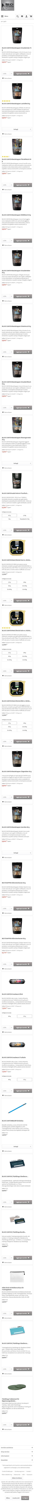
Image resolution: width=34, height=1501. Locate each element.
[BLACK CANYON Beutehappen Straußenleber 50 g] (17, 258)
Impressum (29, 1474)
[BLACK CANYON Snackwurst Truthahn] (17, 1045)
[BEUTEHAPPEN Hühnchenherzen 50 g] (17, 870)
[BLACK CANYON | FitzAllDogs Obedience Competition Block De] (17, 1163)
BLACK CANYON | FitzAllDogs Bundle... (14, 1232)
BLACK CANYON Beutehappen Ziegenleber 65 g (16, 771)
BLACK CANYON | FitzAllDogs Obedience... (15, 1176)
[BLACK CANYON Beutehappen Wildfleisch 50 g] (17, 202)
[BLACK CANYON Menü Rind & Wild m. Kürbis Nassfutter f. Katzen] (17, 688)
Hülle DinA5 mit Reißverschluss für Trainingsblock (13, 1288)
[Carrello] (31, 16)
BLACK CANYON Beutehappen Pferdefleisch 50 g (16, 160)
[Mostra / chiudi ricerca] (17, 16)
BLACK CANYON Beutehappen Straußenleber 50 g (16, 271)
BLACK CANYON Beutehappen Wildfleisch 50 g (16, 215)
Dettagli (16, 129)
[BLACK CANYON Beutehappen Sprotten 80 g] (17, 814)
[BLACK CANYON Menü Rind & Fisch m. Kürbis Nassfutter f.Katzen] (17, 547)
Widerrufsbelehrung (7, 1474)
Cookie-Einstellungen (7, 1471)
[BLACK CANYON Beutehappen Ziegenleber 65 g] (17, 759)
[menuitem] (4, 16)
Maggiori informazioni (23, 1492)
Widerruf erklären (17, 1478)
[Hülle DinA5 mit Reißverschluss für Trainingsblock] (17, 1275)
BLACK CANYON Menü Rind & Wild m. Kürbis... (16, 701)
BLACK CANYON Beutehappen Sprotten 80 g (15, 827)
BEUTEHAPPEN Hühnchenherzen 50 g (14, 883)
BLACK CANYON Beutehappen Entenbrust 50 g (16, 326)
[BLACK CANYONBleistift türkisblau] (17, 1108)
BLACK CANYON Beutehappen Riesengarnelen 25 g (16, 438)
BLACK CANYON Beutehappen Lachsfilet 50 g (16, 103)
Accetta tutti (16, 1498)
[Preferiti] (22, 16)
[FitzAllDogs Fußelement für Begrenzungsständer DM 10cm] (17, 1386)
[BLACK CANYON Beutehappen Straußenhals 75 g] (17, 35)
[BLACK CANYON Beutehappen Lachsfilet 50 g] (17, 91)
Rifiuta (8, 1498)
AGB (23, 1474)
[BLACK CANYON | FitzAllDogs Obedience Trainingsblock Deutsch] (17, 1330)
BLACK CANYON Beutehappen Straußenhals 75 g (16, 49)
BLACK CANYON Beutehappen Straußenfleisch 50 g (16, 383)
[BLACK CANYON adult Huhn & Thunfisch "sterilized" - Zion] (17, 480)
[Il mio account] (26, 16)
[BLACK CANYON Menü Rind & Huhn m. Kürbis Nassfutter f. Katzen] (17, 618)
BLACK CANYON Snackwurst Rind (12, 994)
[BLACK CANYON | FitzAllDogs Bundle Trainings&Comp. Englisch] (17, 1219)
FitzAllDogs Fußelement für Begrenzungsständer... (10, 1400)
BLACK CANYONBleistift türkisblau (12, 1121)
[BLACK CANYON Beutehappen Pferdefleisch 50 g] (17, 146)
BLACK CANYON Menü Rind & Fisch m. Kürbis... (16, 560)
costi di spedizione (16, 1465)
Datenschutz (17, 1474)
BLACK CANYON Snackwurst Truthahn (14, 1057)
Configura (25, 1498)
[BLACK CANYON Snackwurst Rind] (17, 981)
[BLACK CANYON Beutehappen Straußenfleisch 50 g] (17, 369)
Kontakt (28, 1471)
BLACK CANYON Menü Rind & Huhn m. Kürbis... (16, 630)
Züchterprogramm (19, 1471)
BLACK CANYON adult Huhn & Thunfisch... (15, 493)
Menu (6, 16)
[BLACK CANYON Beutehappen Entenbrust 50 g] (17, 313)
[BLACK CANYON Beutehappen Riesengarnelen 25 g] (17, 425)
